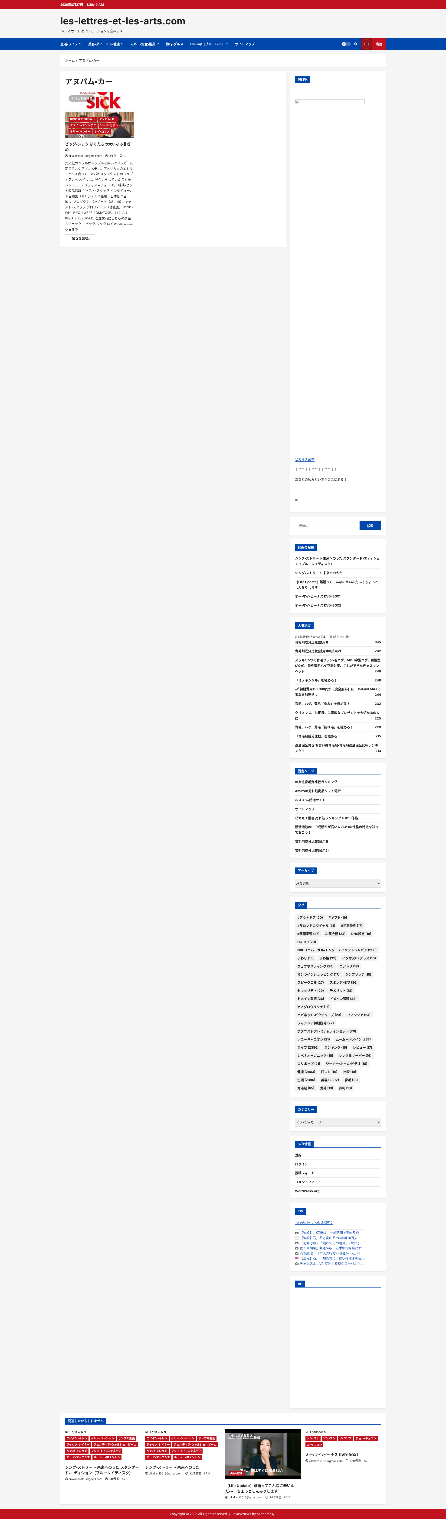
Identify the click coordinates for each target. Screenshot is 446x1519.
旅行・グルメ (174, 44)
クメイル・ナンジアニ (83, 125)
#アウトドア (310, 917)
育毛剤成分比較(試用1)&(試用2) (318, 651)
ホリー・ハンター (80, 132)
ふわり (305, 958)
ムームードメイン (353, 1039)
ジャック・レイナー (78, 1445)
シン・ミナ (313, 1438)
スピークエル (310, 982)
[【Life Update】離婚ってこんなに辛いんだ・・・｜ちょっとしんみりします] (263, 1454)
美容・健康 (236, 1473)
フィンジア (359, 1015)
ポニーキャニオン (313, 1039)
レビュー (362, 1047)
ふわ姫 (327, 958)
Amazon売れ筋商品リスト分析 (318, 791)
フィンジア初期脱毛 (315, 1023)
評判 (345, 1088)
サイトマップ (245, 44)
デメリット (341, 990)
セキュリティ (310, 990)
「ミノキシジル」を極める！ (316, 680)
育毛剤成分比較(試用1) (311, 642)
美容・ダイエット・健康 (104, 44)
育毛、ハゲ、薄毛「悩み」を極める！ (322, 704)
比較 (349, 1072)
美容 (330, 1080)
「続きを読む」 (82, 239)
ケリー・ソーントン (102, 1438)
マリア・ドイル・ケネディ (106, 1451)
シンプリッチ (358, 974)
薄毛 (326, 1088)
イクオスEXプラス (359, 958)
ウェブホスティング (315, 966)
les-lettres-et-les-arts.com (122, 21)
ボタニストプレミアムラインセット (326, 1031)
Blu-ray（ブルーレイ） (207, 44)
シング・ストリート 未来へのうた (318, 573)
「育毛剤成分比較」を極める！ (318, 736)
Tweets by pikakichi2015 (314, 1222)
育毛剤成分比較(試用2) (312, 850)
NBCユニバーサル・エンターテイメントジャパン (337, 950)
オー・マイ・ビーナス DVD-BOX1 (318, 596)
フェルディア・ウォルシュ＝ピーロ (115, 1445)
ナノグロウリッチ (313, 1007)
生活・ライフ (69, 44)
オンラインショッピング (318, 974)
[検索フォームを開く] (355, 43)
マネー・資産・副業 (142, 44)
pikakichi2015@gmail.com (85, 156)
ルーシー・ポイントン (107, 1457)
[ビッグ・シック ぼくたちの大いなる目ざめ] (99, 115)
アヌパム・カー (108, 119)
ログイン (301, 1164)
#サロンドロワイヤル (316, 926)
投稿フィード (305, 1173)
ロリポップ (308, 1064)
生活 (306, 1080)
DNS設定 (361, 934)
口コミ (329, 1072)
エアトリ (349, 966)
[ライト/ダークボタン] (346, 44)
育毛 (351, 1080)
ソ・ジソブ (345, 1438)
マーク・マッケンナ (78, 1457)
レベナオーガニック (315, 1055)
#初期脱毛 (351, 926)
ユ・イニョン (314, 1445)
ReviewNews (241, 1514)
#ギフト (338, 917)
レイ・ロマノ (102, 132)
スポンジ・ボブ (343, 982)
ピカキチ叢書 (305, 459)
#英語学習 (308, 934)
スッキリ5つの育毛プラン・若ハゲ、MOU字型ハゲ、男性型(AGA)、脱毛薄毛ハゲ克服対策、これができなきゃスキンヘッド (337, 665)
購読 (379, 44)
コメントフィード (308, 1182)
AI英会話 (335, 934)
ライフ (307, 1047)
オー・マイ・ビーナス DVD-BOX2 (318, 605)
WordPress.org (307, 1191)
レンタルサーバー (355, 1055)
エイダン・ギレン (76, 1438)
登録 (298, 1155)
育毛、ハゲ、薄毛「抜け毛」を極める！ (324, 727)
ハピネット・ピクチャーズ (319, 1015)
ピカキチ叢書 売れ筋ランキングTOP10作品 (326, 818)
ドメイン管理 (343, 999)
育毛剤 (305, 1088)
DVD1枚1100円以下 (82, 119)
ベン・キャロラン (76, 1451)
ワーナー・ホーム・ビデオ (346, 1064)
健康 (306, 1072)
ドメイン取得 (310, 999)
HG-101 (306, 942)
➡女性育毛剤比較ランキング (316, 782)
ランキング (335, 1047)
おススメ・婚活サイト (310, 800)
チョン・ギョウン (366, 1438)
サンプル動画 (126, 1438)
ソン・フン (329, 1438)
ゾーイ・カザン (109, 125)
